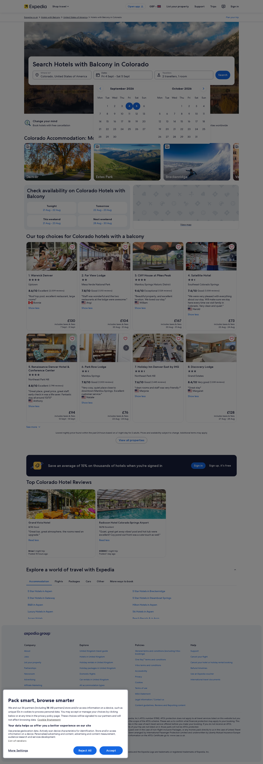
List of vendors (17, 740)
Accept (111, 750)
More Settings (18, 750)
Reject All (85, 750)
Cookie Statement (49, 719)
